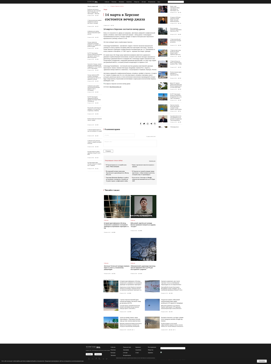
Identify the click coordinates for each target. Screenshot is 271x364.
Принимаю (262, 361)
